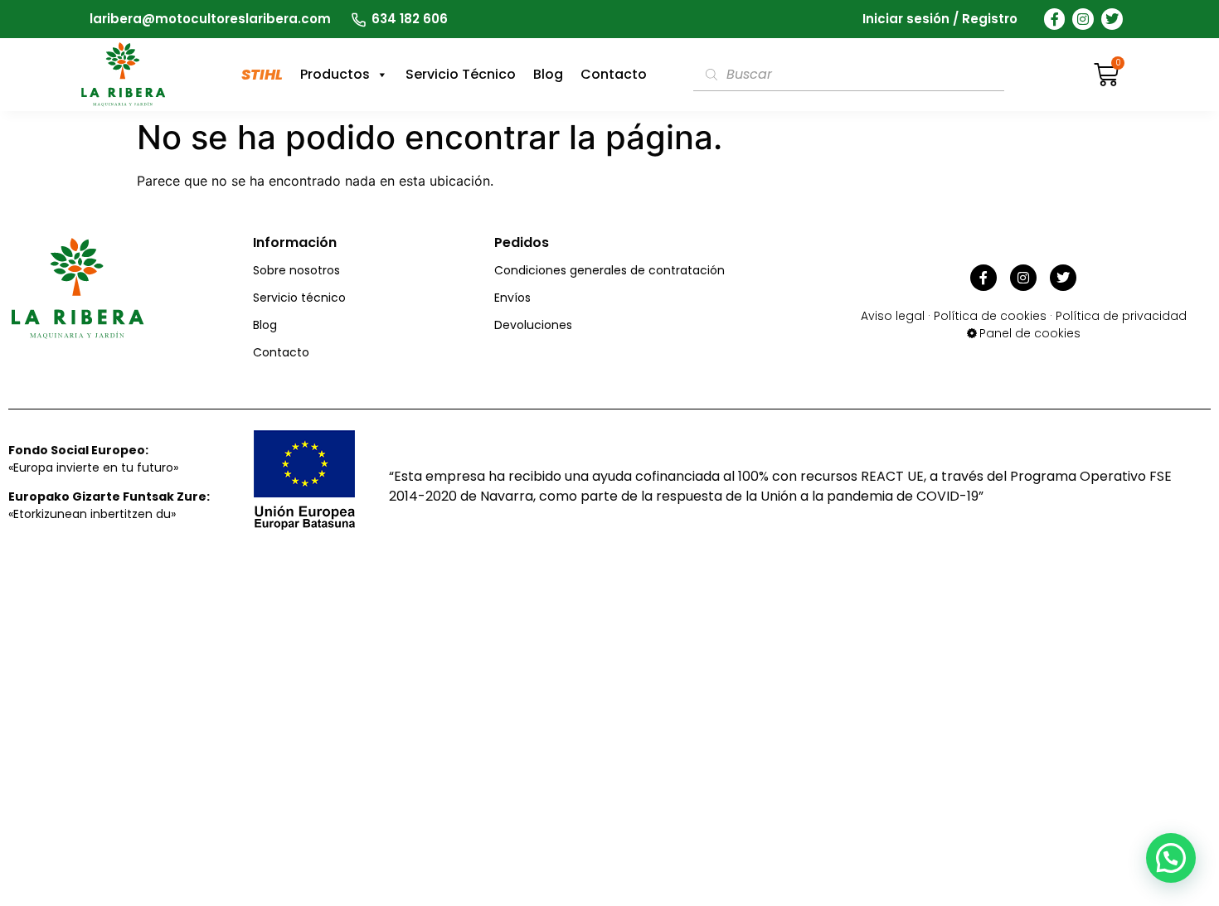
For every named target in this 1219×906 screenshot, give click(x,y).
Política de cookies (990, 316)
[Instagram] (1083, 19)
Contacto (613, 74)
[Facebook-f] (1055, 19)
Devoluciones (533, 325)
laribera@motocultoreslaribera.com (210, 18)
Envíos (512, 297)
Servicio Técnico (461, 74)
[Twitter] (1112, 19)
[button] (1171, 858)
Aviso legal (893, 316)
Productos (335, 74)
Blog (548, 74)
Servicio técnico (299, 297)
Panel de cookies (1030, 333)
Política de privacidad (1121, 316)
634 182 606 (410, 18)
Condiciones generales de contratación (609, 270)
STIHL (262, 74)
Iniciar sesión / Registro (939, 18)
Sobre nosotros (296, 270)
